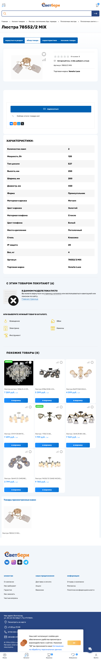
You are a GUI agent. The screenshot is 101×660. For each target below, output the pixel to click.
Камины (60, 328)
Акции (38, 586)
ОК (74, 643)
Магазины (71, 586)
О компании (9, 582)
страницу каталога (52, 293)
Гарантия (8, 590)
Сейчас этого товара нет (28, 116)
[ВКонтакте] (11, 123)
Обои (59, 321)
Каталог (26, 658)
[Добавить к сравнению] (44, 59)
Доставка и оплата (43, 582)
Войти (96, 658)
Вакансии (40, 590)
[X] (22, 123)
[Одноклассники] (15, 123)
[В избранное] (30, 362)
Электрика (14, 328)
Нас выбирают (10, 586)
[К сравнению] (26, 362)
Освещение (14, 321)
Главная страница (30, 299)
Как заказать (9, 594)
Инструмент (15, 335)
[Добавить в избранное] (44, 54)
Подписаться (53, 109)
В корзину (16, 400)
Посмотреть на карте (17, 622)
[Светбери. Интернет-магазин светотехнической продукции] (50, 5)
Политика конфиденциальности (80, 590)
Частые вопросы (11, 598)
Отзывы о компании (75, 582)
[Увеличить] (27, 67)
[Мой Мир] (18, 123)
